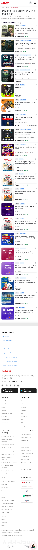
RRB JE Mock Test (25, 466)
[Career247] (27, 501)
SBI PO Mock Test (25, 444)
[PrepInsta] (27, 496)
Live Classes (4, 488)
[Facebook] (14, 385)
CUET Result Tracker (6, 513)
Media (3, 407)
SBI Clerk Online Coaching (8, 448)
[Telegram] (10, 385)
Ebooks (3, 494)
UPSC (22, 419)
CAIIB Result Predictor (7, 506)
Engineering (24, 416)
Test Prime (4, 522)
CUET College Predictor (7, 500)
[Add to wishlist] (36, 26)
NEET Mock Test (25, 459)
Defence (23, 413)
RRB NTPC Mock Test (26, 441)
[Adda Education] (27, 482)
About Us (3, 401)
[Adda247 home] (5, 3)
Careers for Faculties (6, 413)
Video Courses (5, 491)
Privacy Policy (17, 533)
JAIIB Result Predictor (7, 503)
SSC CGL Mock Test (26, 450)
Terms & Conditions (6, 533)
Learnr (3, 525)
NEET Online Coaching (7, 454)
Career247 (4, 516)
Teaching (23, 410)
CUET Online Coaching (7, 451)
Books (3, 497)
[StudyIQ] (27, 491)
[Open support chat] (33, 546)
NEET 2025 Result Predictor (8, 510)
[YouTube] (18, 385)
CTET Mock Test (25, 447)
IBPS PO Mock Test (26, 463)
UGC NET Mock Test (26, 469)
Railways (23, 407)
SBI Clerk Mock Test (26, 434)
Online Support (5, 423)
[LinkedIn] (2, 385)
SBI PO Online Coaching (7, 436)
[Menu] (35, 2)
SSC (22, 404)
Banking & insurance (26, 401)
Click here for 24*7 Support (11, 382)
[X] (6, 385)
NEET (22, 423)
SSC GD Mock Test (26, 437)
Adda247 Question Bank (8, 481)
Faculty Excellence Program (28, 426)
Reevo (3, 519)
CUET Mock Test (25, 456)
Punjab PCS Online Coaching (9, 462)
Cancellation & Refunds (26, 530)
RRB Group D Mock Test (27, 453)
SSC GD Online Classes (7, 445)
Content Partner (5, 419)
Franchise (4, 416)
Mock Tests (4, 484)
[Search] (30, 2)
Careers (3, 410)
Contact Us (4, 404)
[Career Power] (27, 487)
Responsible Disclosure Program (10, 530)
